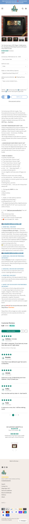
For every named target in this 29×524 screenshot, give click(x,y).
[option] (4, 39)
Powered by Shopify (6, 520)
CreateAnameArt (6, 480)
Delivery (3, 495)
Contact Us (4, 486)
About (3, 497)
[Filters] (22, 331)
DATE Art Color (5, 63)
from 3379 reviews (14, 430)
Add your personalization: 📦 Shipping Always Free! (13, 78)
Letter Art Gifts (15, 518)
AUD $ (3, 502)
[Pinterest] (6, 467)
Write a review (11, 331)
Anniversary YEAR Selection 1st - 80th (11, 56)
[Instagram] (4, 467)
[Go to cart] (26, 8)
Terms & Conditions (6, 490)
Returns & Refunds (6, 493)
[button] (4, 51)
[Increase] (8, 97)
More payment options (14, 101)
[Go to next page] (18, 415)
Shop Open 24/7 (5, 488)
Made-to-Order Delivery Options (10, 70)
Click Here (11, 307)
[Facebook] (2, 467)
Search (3, 484)
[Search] (22, 8)
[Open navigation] (2, 8)
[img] (14, 429)
